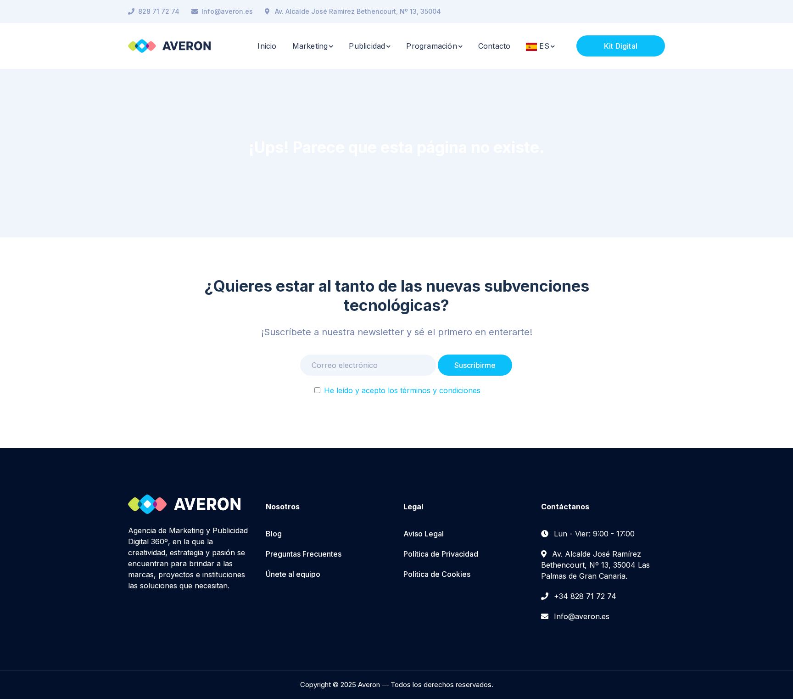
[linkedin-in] (144, 612)
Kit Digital (620, 46)
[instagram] (158, 612)
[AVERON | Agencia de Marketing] (169, 45)
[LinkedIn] (662, 11)
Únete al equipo (293, 574)
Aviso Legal (423, 533)
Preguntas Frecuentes (303, 553)
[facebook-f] (131, 612)
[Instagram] (646, 11)
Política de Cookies (436, 574)
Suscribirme (475, 365)
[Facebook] (631, 11)
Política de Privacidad (440, 553)
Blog (274, 533)
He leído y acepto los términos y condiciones (402, 390)
